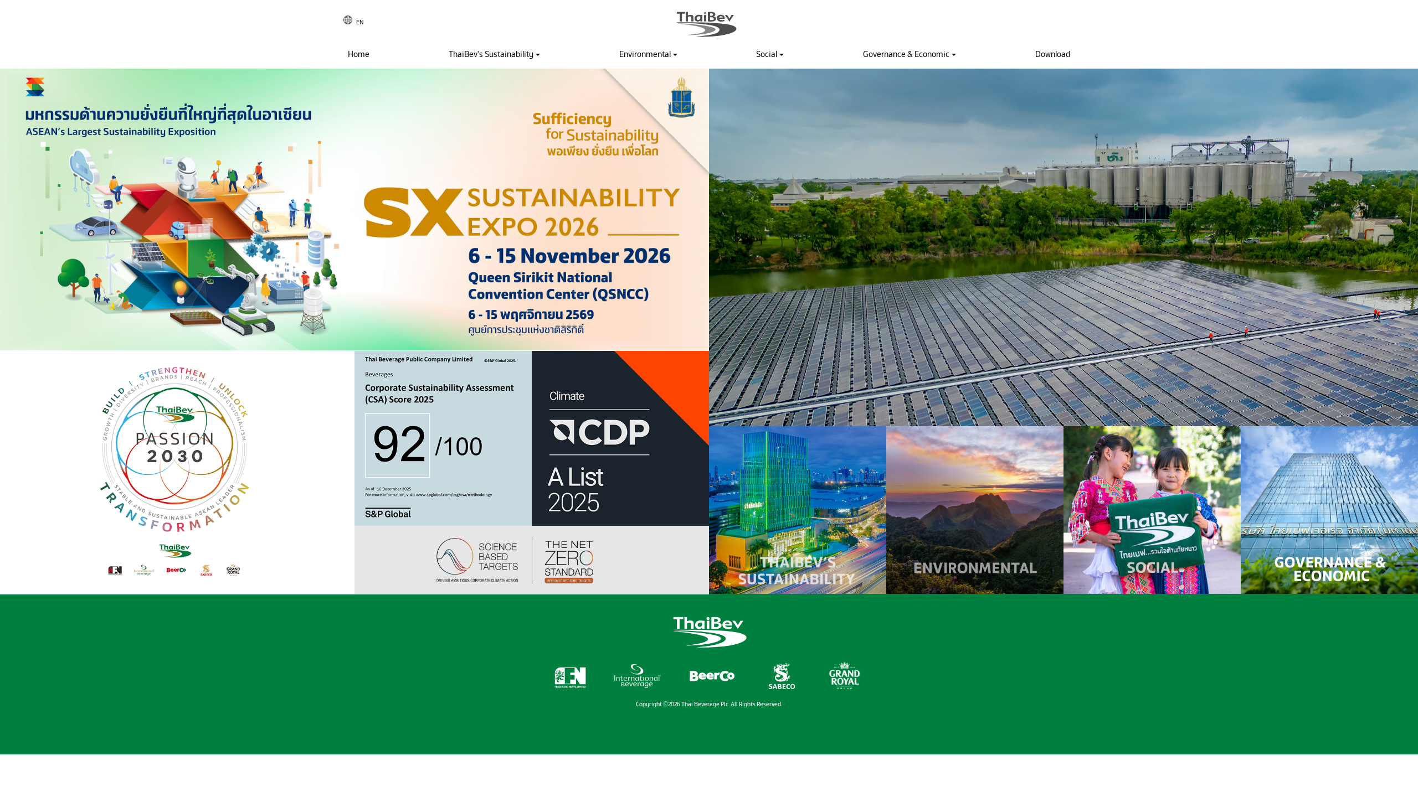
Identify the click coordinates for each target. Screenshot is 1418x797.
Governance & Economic (906, 54)
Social (766, 54)
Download (1052, 54)
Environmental (645, 54)
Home (358, 54)
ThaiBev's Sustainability (491, 54)
